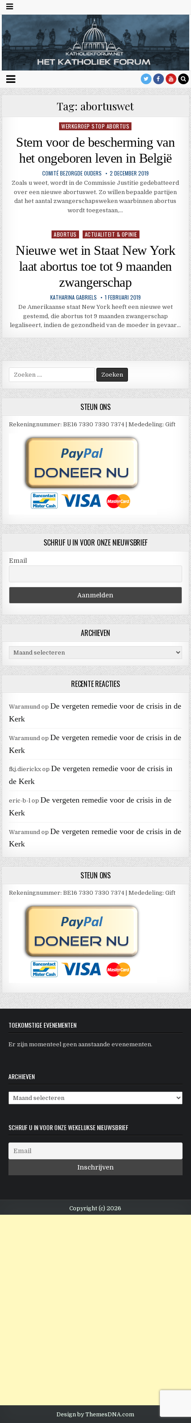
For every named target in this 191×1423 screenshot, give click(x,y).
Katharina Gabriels (73, 297)
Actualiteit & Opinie (111, 234)
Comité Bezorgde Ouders (72, 173)
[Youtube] (171, 79)
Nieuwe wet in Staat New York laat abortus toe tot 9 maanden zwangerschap (95, 266)
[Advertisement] (95, 1310)
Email (18, 560)
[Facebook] (158, 79)
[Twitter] (146, 79)
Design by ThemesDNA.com (95, 1414)
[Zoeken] (183, 79)
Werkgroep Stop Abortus (95, 126)
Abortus (65, 234)
